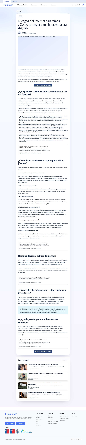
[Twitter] (76, 439)
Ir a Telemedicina (20, 423)
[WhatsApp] (80, 439)
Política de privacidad (52, 423)
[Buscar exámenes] (72, 5)
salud (20, 16)
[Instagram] (73, 439)
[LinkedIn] (78, 439)
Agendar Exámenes (10, 423)
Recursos (54, 5)
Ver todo (65, 359)
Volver (19, 11)
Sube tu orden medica (64, 418)
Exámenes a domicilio (22, 5)
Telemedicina (34, 5)
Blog (37, 423)
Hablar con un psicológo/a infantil (43, 85)
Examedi (24, 32)
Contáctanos (74, 416)
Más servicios (44, 5)
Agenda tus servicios (64, 416)
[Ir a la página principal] (8, 5)
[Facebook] (71, 439)
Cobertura (38, 425)
